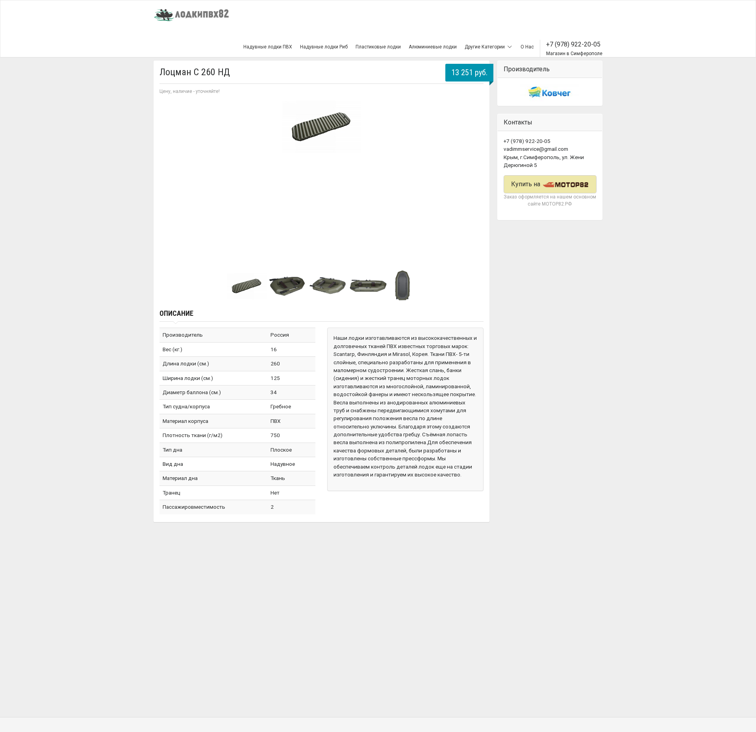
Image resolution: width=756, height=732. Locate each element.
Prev (169, 179)
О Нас (527, 47)
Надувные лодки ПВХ (267, 47)
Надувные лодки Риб (324, 47)
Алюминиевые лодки (433, 47)
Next (473, 179)
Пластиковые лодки (378, 47)
